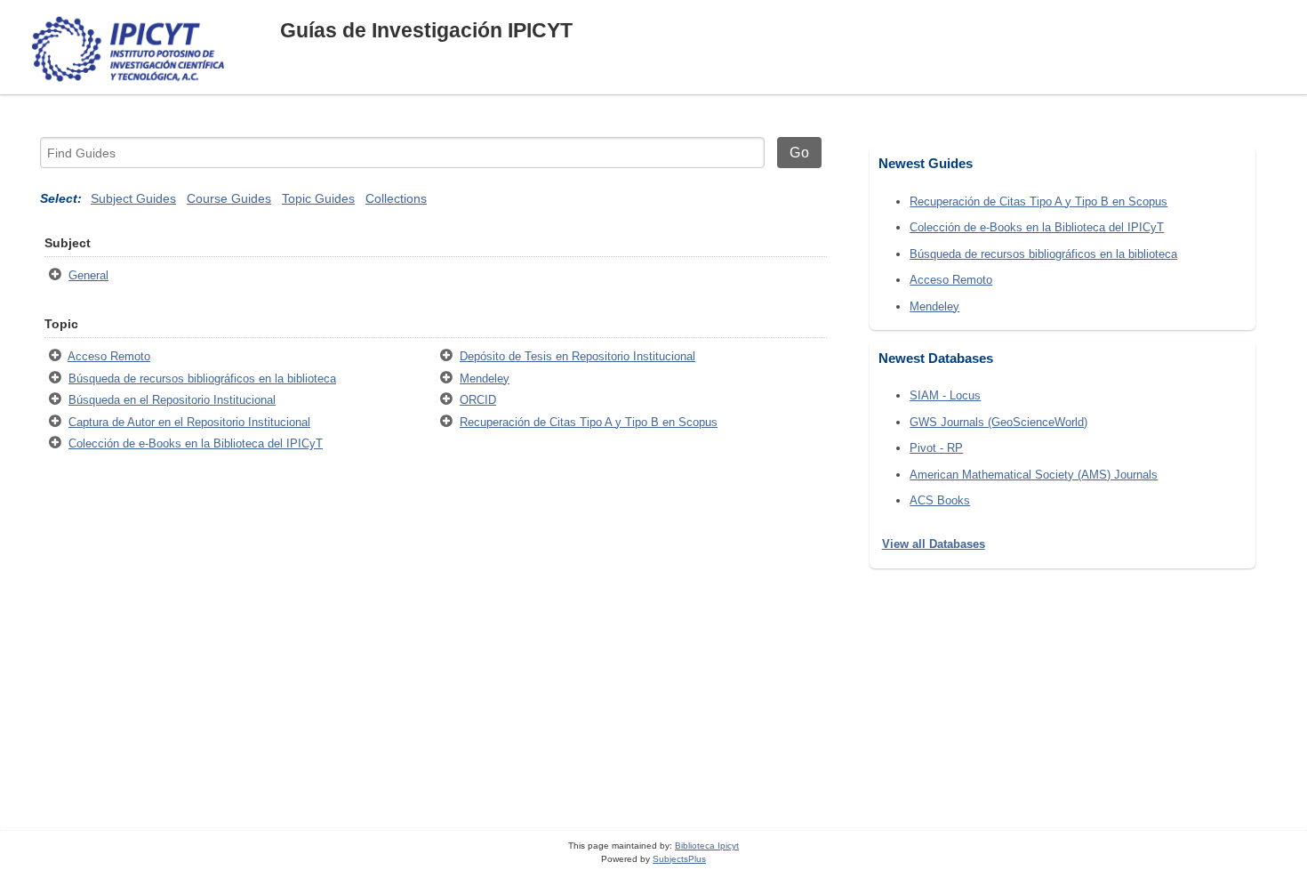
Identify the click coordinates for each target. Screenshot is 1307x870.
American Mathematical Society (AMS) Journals (1034, 474)
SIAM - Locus (945, 395)
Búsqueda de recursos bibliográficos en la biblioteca (202, 378)
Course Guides (229, 198)
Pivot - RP (936, 448)
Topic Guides (318, 198)
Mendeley (484, 378)
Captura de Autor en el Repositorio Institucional (189, 422)
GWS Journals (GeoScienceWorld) (998, 422)
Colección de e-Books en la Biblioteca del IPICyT (195, 443)
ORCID (478, 400)
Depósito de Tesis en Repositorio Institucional (577, 356)
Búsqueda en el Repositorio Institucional (172, 400)
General (88, 275)
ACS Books (940, 500)
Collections (396, 198)
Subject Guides (133, 198)
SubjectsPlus (679, 859)
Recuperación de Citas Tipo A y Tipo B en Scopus (589, 422)
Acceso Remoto (109, 356)
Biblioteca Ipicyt (707, 845)
